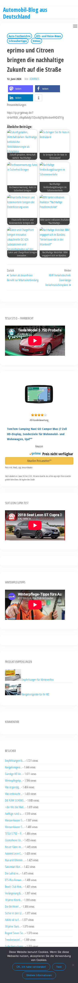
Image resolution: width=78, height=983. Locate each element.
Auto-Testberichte (19, 36)
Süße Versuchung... (15, 946)
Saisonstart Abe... (13, 867)
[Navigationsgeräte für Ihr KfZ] (13, 694)
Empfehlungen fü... (14, 761)
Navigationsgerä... (13, 767)
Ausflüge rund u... (14, 814)
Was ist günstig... (13, 787)
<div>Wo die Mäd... (15, 807)
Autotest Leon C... (14, 853)
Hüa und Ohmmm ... (15, 860)
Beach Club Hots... (14, 887)
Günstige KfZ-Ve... (14, 774)
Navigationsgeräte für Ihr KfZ (35, 694)
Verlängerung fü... (14, 893)
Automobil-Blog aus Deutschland (25, 13)
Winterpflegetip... (14, 780)
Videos (36, 41)
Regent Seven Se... (15, 933)
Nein (59, 966)
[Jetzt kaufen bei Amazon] (39, 409)
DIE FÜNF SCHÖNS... (15, 800)
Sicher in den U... (14, 913)
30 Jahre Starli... (13, 926)
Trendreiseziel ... (13, 940)
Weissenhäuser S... (14, 820)
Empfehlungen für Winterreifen (38, 680)
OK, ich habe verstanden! (31, 966)
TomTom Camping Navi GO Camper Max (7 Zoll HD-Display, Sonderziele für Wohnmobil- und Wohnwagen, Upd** (37, 434)
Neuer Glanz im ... (14, 847)
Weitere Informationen (39, 975)
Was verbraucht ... (14, 794)
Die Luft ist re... (12, 873)
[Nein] (73, 965)
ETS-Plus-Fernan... (14, 880)
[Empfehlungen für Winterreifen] (13, 680)
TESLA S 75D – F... (14, 833)
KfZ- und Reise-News (48, 36)
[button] (75, 26)
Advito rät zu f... (12, 920)
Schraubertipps (18, 41)
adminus (34, 79)
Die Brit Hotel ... (13, 906)
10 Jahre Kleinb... (13, 900)
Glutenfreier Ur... (13, 840)
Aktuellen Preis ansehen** (39, 461)
